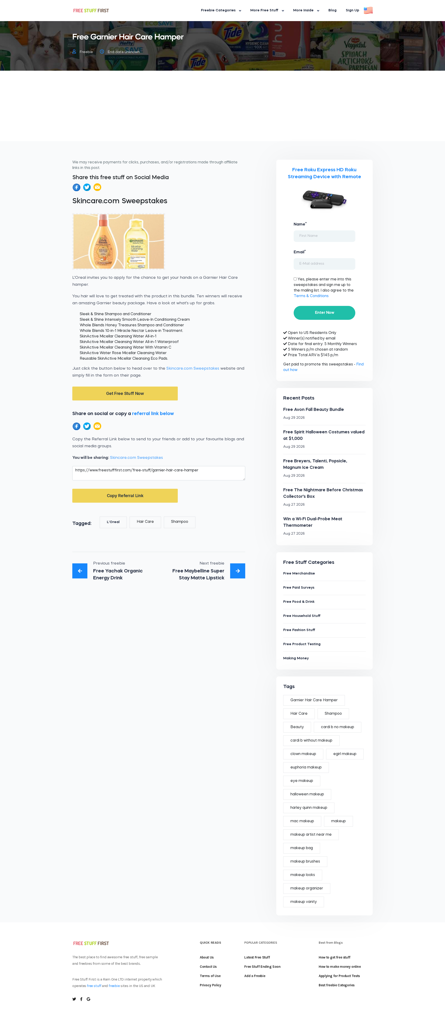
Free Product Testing (302, 644)
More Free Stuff (264, 10)
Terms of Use (210, 976)
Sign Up (352, 10)
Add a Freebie (254, 976)
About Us (207, 957)
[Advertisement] (222, 108)
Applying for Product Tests (339, 976)
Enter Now (324, 313)
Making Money (296, 658)
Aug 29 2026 (294, 418)
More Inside (303, 10)
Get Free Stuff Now (125, 393)
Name (300, 224)
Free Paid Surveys (298, 588)
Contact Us (208, 967)
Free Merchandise (299, 573)
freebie (114, 986)
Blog (332, 10)
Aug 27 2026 (294, 505)
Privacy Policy (210, 985)
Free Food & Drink (299, 602)
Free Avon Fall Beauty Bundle (313, 410)
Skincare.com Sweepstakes (192, 369)
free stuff (94, 986)
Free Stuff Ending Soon (262, 967)
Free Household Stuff (302, 616)
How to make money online (340, 967)
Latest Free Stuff (257, 957)
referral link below (153, 413)
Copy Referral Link (125, 495)
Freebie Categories (218, 10)
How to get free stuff (334, 957)
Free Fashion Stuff (299, 630)
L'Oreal (113, 522)
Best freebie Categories (337, 985)
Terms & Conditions (311, 296)
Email (300, 252)
